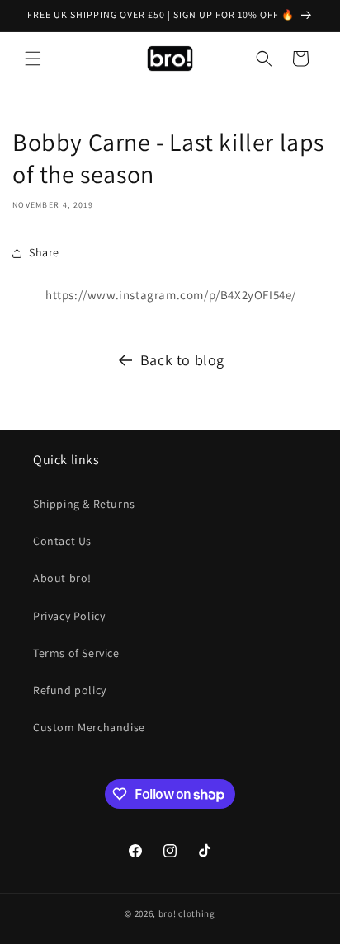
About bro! (62, 578)
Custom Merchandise (89, 727)
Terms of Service (76, 653)
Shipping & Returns (84, 503)
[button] (33, 58)
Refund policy (69, 690)
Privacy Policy (69, 615)
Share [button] (44, 252)
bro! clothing (186, 913)
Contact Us (62, 540)
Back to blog (182, 359)
